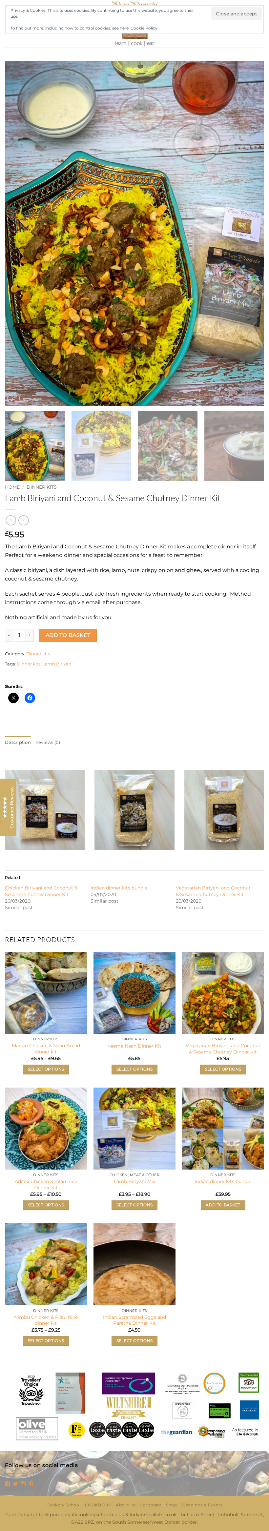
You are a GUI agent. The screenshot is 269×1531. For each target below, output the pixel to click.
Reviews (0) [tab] (47, 742)
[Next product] (11, 520)
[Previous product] (23, 520)
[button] (13, 398)
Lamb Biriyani (57, 664)
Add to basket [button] (223, 1205)
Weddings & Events (201, 1504)
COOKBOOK (98, 1504)
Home (12, 487)
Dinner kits (42, 487)
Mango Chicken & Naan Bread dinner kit (46, 1049)
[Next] (251, 233)
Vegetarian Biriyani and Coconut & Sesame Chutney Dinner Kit (223, 1049)
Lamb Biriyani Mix (134, 1181)
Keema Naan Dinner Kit (134, 1046)
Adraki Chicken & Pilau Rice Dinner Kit (46, 1184)
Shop (171, 1504)
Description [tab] (18, 742)
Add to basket (68, 635)
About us (125, 1504)
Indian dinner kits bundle (119, 888)
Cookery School (64, 1504)
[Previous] (18, 233)
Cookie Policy (144, 28)
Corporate (151, 1504)
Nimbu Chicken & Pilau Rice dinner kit (46, 1320)
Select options (46, 1069)
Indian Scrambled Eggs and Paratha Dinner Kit (134, 1320)
